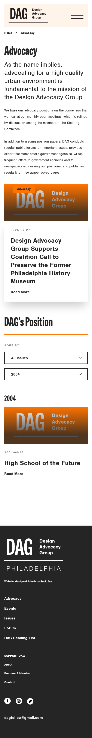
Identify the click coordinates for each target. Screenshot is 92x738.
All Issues (19, 358)
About (8, 664)
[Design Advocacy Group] (28, 22)
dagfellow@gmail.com (23, 717)
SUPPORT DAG (14, 656)
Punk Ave (46, 581)
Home (8, 33)
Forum (10, 628)
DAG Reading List (19, 638)
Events (10, 608)
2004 (15, 374)
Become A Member (17, 673)
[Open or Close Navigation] (77, 15)
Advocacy (27, 33)
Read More (20, 292)
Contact (9, 682)
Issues (9, 618)
